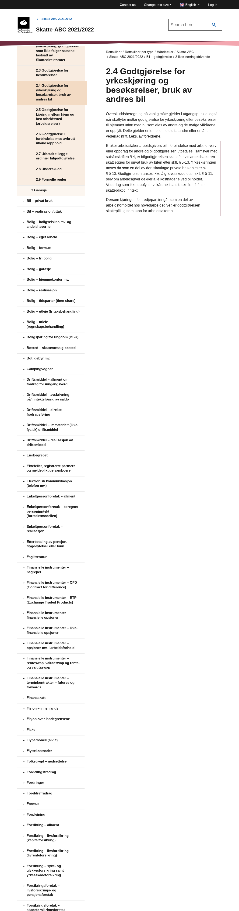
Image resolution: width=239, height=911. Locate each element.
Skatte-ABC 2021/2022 (57, 19)
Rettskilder (114, 52)
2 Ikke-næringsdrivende (192, 57)
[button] (190, 4)
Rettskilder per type (139, 52)
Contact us (128, 5)
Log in (212, 5)
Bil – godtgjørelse (159, 57)
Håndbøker (165, 52)
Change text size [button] (156, 5)
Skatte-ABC (185, 52)
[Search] (214, 24)
